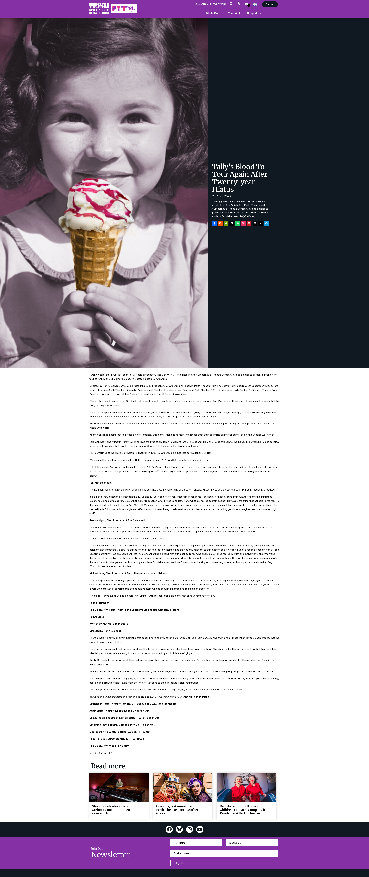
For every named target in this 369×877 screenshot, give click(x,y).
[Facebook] (214, 223)
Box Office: (211, 4)
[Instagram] (243, 223)
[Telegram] (266, 223)
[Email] (231, 223)
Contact (270, 4)
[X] (260, 223)
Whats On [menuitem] (211, 13)
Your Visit (234, 13)
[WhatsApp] (237, 223)
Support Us (254, 13)
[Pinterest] (249, 223)
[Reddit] (220, 223)
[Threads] (255, 223)
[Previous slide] (93, 797)
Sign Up (180, 863)
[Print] (226, 223)
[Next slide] (273, 797)
